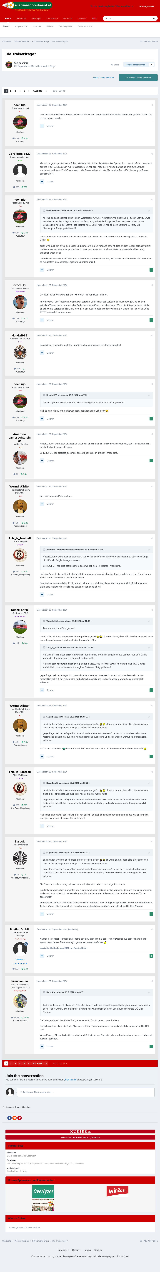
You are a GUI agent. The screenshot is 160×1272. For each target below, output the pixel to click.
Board (8, 18)
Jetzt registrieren (146, 6)
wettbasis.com (13, 1167)
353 (25, 186)
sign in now (70, 1079)
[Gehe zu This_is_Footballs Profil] (20, 555)
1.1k (17, 318)
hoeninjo (23, 62)
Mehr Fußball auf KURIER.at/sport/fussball (80, 1137)
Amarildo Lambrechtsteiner (20, 437)
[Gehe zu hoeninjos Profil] (8, 64)
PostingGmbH (19, 929)
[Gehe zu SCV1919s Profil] (20, 302)
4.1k (17, 138)
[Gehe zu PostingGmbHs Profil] (20, 949)
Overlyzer (82, 18)
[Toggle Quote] (44, 210)
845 (18, 368)
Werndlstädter (19, 486)
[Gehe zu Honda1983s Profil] (20, 352)
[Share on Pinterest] (19, 1118)
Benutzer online (85, 26)
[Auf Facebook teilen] (9, 1118)
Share (115, 64)
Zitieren (50, 125)
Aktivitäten (21, 18)
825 (25, 571)
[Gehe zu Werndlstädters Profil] (20, 506)
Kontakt (87, 1249)
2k (16, 474)
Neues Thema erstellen (103, 77)
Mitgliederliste (21, 26)
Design (76, 1249)
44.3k (16, 1017)
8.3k (17, 968)
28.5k (26, 1017)
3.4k (24, 474)
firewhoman (19, 981)
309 (17, 186)
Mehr (94, 18)
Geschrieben (52, 104)
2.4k (25, 138)
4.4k (17, 522)
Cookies (98, 1249)
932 (17, 571)
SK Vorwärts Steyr (46, 66)
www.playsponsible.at (112, 1256)
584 (26, 643)
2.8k (25, 522)
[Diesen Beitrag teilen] (152, 104)
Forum (6, 26)
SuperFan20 (19, 610)
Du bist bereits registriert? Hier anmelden (111, 6)
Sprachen (63, 1249)
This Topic (142, 18)
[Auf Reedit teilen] (14, 1118)
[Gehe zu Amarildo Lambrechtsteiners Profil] (20, 458)
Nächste (37, 90)
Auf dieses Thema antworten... (37, 1092)
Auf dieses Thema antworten (138, 77)
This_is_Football (19, 538)
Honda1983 (20, 335)
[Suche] (154, 18)
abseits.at (67, 18)
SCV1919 (19, 285)
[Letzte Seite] (46, 91)
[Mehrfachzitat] (42, 126)
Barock (20, 841)
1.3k (17, 643)
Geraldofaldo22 (19, 153)
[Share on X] (4, 1118)
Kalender (37, 26)
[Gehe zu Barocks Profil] (20, 858)
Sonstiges (36, 18)
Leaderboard (52, 18)
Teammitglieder (65, 26)
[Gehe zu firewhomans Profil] (20, 1001)
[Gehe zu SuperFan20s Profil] (20, 627)
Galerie (50, 26)
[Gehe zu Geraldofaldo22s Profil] (20, 171)
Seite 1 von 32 (59, 90)
